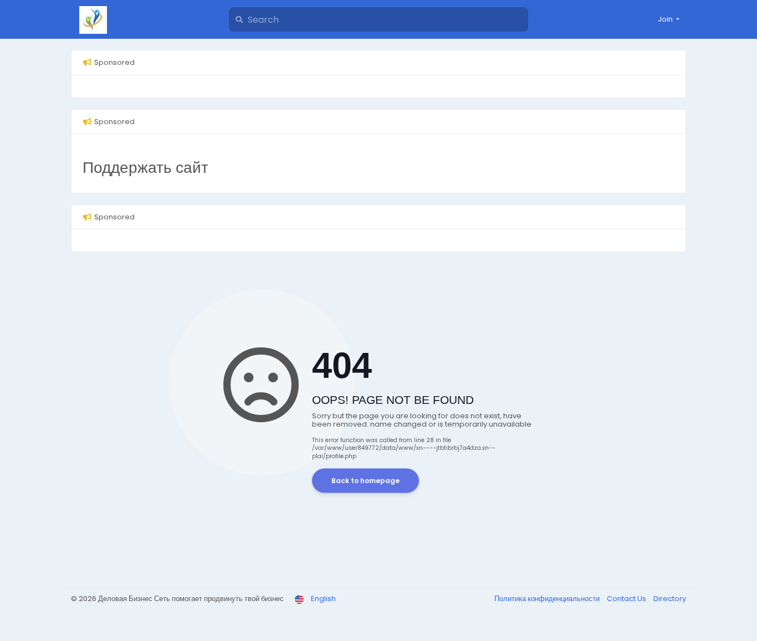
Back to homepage (365, 480)
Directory (669, 598)
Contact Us (627, 598)
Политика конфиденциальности (547, 598)
